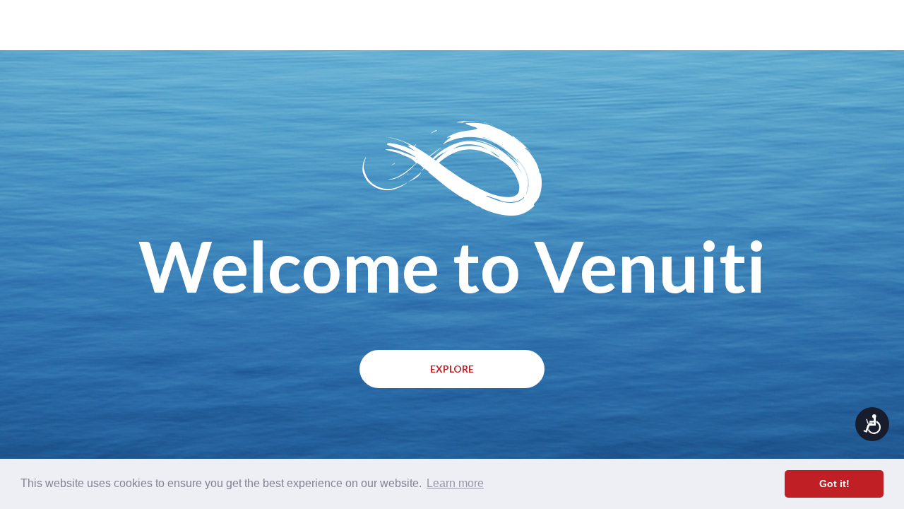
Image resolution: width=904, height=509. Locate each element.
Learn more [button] (455, 483)
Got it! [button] (834, 483)
